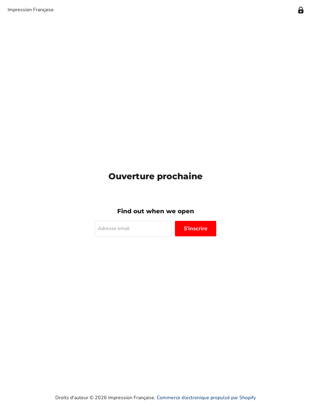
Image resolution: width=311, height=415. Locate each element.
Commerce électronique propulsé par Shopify (206, 397)
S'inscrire (195, 228)
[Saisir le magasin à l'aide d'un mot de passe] (300, 10)
